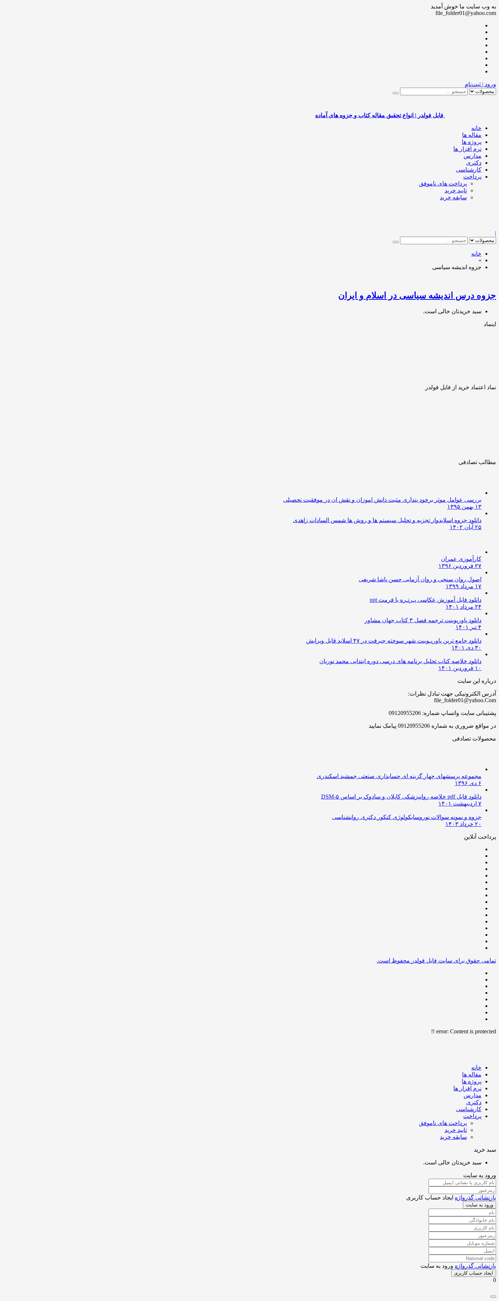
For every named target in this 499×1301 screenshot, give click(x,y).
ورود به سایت (479, 1205)
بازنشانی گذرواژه (475, 1197)
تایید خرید (456, 190)
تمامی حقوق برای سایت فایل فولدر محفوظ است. (436, 960)
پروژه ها (471, 142)
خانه (476, 128)
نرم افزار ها (467, 149)
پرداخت (472, 176)
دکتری (473, 163)
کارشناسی (468, 170)
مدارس (472, 156)
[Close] (493, 1297)
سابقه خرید (453, 197)
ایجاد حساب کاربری (473, 1273)
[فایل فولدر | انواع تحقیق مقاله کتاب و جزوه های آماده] (470, 226)
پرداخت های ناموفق (443, 183)
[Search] (396, 93)
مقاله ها (471, 135)
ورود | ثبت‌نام (480, 84)
